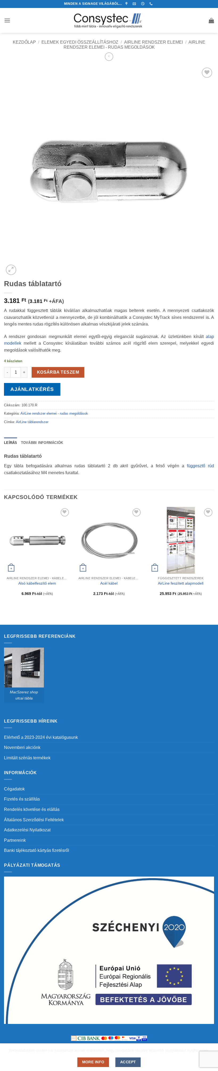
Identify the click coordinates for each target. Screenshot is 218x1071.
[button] (7, 20)
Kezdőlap (24, 42)
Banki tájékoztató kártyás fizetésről (36, 850)
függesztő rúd (200, 466)
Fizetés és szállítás (22, 799)
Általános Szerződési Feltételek (34, 820)
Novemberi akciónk (22, 747)
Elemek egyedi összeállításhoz (79, 42)
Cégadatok (14, 789)
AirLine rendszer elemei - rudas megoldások (54, 413)
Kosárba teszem (58, 372)
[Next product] (109, 56)
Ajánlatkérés (32, 389)
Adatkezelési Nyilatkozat (27, 830)
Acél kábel (109, 583)
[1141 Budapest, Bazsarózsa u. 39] (127, 4)
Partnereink (15, 840)
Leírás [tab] (10, 443)
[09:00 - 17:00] (143, 4)
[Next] (214, 556)
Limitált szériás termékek (27, 758)
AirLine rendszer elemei (153, 42)
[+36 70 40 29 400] (151, 4)
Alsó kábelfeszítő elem (37, 583)
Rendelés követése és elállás (32, 809)
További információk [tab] (42, 443)
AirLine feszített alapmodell (180, 583)
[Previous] (4, 556)
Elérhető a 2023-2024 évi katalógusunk (41, 737)
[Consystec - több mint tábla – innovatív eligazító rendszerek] (109, 20)
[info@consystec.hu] (135, 4)
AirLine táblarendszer (32, 422)
